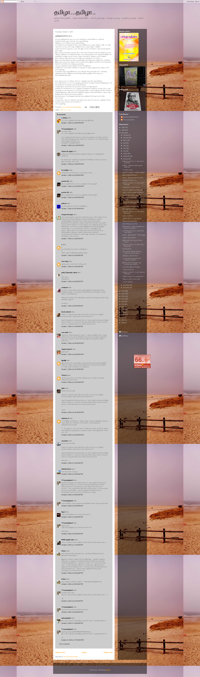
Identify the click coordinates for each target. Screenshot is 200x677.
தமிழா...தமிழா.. (75, 12)
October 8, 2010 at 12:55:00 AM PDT (72, 435)
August (125, 153)
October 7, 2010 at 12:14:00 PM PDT (72, 145)
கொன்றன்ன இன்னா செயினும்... (132, 267)
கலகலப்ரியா (64, 441)
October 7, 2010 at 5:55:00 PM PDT (72, 306)
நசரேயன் (64, 203)
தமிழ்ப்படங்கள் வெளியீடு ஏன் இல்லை (133, 192)
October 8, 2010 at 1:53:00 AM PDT (72, 474)
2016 (123, 304)
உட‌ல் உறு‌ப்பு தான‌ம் (128, 170)
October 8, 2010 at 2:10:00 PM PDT (72, 517)
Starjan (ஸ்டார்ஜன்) (67, 151)
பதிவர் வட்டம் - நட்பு (65, 110)
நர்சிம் (63, 388)
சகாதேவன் (64, 287)
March (125, 140)
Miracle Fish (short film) (130, 221)
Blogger (108, 670)
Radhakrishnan (66, 469)
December (126, 287)
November (126, 285)
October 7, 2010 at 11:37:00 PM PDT (72, 369)
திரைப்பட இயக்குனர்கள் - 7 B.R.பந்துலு (134, 235)
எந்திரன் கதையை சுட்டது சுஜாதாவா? (133, 276)
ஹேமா (63, 512)
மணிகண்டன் (65, 418)
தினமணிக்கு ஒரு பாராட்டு (130, 224)
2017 (123, 307)
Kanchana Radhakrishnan (130, 117)
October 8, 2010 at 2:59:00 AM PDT (72, 495)
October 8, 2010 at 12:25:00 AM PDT (72, 412)
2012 (123, 293)
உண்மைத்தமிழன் (66, 618)
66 (138, 359)
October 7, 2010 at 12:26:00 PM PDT (72, 164)
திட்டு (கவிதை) (127, 249)
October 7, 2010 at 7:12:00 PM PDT (72, 326)
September (126, 156)
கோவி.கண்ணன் (66, 312)
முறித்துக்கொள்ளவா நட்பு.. (130, 180)
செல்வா (63, 551)
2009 (123, 130)
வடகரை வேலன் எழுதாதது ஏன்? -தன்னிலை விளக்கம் (132, 259)
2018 (123, 309)
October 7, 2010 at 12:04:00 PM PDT (72, 123)
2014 (123, 299)
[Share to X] (95, 107)
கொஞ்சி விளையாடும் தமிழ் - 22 (132, 195)
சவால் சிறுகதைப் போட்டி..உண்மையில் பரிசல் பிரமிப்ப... (133, 231)
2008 (123, 127)
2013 (123, 296)
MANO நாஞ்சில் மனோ (67, 539)
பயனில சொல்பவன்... (129, 269)
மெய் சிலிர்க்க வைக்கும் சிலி (131, 206)
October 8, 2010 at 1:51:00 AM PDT (72, 463)
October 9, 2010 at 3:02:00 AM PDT (72, 573)
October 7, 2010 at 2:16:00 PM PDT (72, 255)
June (124, 148)
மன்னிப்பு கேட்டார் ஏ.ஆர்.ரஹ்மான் (132, 218)
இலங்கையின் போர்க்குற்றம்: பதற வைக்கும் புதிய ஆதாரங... (132, 263)
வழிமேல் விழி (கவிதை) (129, 237)
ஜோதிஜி (63, 360)
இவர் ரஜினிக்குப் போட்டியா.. (130, 209)
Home (84, 652)
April (124, 143)
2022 (123, 320)
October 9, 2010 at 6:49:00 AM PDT (72, 612)
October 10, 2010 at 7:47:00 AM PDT (72, 640)
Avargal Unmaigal (67, 214)
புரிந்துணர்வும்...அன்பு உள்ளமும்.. (132, 187)
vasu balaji (64, 261)
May (124, 145)
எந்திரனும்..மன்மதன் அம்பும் (130, 255)
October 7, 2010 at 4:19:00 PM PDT (72, 281)
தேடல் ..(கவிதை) (127, 216)
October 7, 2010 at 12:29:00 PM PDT (72, 175)
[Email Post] (85, 107)
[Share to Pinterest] (99, 107)
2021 (123, 317)
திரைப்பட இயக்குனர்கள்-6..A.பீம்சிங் (133, 177)
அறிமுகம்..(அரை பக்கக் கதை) (131, 279)
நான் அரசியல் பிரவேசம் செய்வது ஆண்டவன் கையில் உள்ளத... (132, 252)
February (126, 137)
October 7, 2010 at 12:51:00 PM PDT (72, 186)
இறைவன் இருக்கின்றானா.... (131, 175)
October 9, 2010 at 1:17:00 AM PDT (72, 545)
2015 (123, 301)
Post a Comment (64, 644)
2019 (123, 312)
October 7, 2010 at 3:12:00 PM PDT (72, 266)
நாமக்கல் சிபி (65, 181)
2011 (123, 291)
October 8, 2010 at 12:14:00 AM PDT (72, 382)
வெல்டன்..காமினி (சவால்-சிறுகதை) (133, 190)
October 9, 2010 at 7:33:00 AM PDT (72, 623)
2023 (123, 322)
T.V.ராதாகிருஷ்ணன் (68, 107)
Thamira (64, 375)
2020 (123, 315)
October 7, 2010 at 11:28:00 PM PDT (72, 354)
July (124, 151)
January (125, 135)
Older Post (108, 652)
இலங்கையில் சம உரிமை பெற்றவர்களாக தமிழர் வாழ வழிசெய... (133, 227)
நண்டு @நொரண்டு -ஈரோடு (69, 272)
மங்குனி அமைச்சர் (66, 349)
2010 (123, 133)
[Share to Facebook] (97, 107)
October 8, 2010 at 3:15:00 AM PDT (72, 506)
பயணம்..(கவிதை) (128, 282)
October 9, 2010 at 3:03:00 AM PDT (72, 584)
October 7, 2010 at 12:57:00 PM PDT (72, 208)
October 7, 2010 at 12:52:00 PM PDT (72, 197)
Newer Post (60, 652)
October (125, 159)
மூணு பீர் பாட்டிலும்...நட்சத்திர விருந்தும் (134, 172)
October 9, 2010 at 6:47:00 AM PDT (72, 601)
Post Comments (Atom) (71, 656)
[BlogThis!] (93, 107)
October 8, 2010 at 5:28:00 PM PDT (72, 534)
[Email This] (91, 107)
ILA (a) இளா (65, 170)
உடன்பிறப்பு (64, 118)
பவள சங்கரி (64, 332)
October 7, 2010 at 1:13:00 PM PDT (72, 238)
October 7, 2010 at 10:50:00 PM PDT (72, 343)
